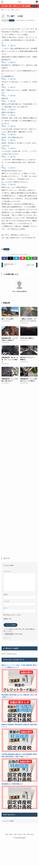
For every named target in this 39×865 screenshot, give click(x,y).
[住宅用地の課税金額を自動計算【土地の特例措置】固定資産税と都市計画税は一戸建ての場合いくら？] (19, 781)
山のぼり (12, 20)
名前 (6, 594)
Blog (24, 834)
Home (6, 834)
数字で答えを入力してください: (13, 615)
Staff (15, 834)
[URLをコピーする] (34, 258)
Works (11, 834)
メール (6, 601)
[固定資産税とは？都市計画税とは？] (19, 809)
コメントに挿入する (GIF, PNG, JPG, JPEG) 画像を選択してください (19, 630)
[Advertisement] (19, 471)
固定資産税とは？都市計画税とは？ (12, 784)
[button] (4, 258)
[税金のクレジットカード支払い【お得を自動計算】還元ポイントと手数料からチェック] (19, 692)
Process (20, 834)
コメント (7, 571)
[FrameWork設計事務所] (19, 2)
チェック (34, 6)
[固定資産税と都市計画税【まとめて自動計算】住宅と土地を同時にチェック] (19, 722)
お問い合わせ (30, 834)
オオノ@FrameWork (19, 291)
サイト (5, 608)
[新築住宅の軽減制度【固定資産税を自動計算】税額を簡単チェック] (19, 751)
